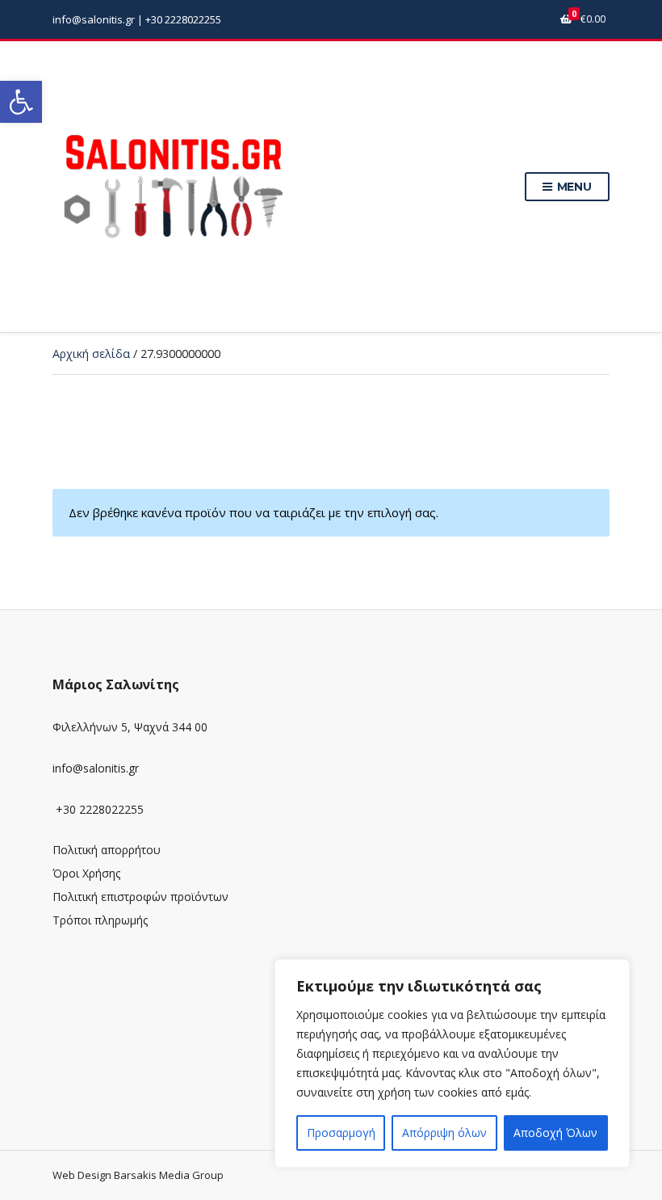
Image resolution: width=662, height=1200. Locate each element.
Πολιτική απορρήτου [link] (106, 849)
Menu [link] (573, 186)
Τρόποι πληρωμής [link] (100, 920)
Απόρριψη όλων (444, 1132)
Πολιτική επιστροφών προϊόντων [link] (140, 896)
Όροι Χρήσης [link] (86, 873)
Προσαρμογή (341, 1132)
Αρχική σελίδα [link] (91, 353)
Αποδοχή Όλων (555, 1132)
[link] (21, 102)
